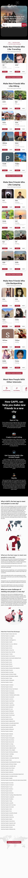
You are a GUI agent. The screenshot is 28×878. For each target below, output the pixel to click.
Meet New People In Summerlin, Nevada (9, 813)
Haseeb (4, 221)
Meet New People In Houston (7, 670)
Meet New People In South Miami (7, 701)
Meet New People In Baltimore (7, 707)
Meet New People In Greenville (7, 770)
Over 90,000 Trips (18, 27)
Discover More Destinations (14, 842)
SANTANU (4, 340)
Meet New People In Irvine (6, 717)
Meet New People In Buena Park (7, 741)
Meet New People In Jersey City (7, 650)
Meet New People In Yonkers (7, 682)
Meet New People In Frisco (6, 811)
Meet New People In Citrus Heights (8, 750)
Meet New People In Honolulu (7, 719)
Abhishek (4, 143)
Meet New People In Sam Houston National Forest (11, 658)
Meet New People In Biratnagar (14, 44)
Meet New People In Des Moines (7, 739)
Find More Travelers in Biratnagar (14, 77)
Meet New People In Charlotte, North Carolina (10, 695)
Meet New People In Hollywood (7, 729)
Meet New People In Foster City (7, 817)
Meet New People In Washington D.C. (8, 639)
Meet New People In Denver (6, 648)
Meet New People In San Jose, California (9, 644)
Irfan (3, 200)
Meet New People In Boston (6, 664)
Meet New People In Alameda (7, 733)
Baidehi (4, 361)
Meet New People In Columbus (7, 684)
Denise (16, 143)
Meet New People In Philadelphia (7, 692)
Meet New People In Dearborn (7, 788)
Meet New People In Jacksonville (7, 705)
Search (24, 24)
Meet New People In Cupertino (7, 703)
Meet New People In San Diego (7, 672)
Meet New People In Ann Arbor (7, 782)
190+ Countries (10, 27)
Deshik (16, 262)
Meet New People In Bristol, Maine (8, 825)
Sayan (3, 319)
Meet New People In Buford (6, 735)
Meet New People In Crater (6, 809)
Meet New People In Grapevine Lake (8, 823)
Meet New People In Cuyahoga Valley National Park (11, 794)
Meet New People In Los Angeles (7, 635)
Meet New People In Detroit (6, 790)
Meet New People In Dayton (6, 819)
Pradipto (17, 163)
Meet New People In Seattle (6, 642)
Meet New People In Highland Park (8, 721)
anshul (4, 101)
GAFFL (9, 42)
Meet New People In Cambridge (7, 754)
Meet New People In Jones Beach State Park (10, 758)
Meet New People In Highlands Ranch (8, 747)
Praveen (17, 361)
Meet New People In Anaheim (7, 731)
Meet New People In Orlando (7, 686)
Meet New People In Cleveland (7, 784)
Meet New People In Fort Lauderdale (8, 725)
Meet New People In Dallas (6, 660)
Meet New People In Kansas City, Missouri (9, 688)
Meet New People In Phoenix (7, 666)
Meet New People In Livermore (7, 699)
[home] (12, 5)
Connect (4, 71)
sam (3, 65)
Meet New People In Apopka (6, 778)
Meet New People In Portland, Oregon (8, 674)
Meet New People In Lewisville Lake (8, 766)
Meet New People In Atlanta (6, 646)
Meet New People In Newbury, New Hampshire (10, 668)
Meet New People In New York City (8, 652)
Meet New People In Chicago (7, 637)
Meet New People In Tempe (6, 800)
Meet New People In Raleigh (6, 756)
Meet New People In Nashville (7, 727)
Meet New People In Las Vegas (7, 743)
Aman (16, 200)
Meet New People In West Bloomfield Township (10, 762)
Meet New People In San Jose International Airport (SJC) (12, 774)
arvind (16, 65)
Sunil (16, 221)
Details (11, 71)
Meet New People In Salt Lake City (8, 745)
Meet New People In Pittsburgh (7, 711)
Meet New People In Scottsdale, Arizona (9, 776)
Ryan (16, 101)
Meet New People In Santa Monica (8, 821)
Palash (4, 122)
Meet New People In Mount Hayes (8, 715)
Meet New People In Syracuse (7, 815)
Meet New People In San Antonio (7, 690)
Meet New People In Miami (6, 760)
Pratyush (17, 340)
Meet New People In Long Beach (7, 796)
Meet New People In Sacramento (7, 697)
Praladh (4, 163)
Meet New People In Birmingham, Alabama (9, 676)
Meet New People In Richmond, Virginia (9, 764)
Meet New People (16, 42)
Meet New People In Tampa (6, 678)
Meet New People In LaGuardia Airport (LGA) (10, 723)
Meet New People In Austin (6, 662)
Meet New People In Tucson (6, 786)
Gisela (16, 122)
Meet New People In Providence (7, 713)
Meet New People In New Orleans (8, 768)
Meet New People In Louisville (7, 803)
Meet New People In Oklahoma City (8, 829)
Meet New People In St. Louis (7, 709)
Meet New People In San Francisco (8, 656)
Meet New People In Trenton (7, 654)
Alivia (16, 299)
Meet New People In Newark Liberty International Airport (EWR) (13, 780)
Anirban (17, 319)
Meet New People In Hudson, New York (9, 633)
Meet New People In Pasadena (7, 798)
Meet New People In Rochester (7, 792)
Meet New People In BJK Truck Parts (8, 805)
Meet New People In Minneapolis (7, 737)
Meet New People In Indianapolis (7, 680)
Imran (3, 299)
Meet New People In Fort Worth (7, 807)
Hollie (3, 262)
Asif (16, 241)
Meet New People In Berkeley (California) (9, 752)
